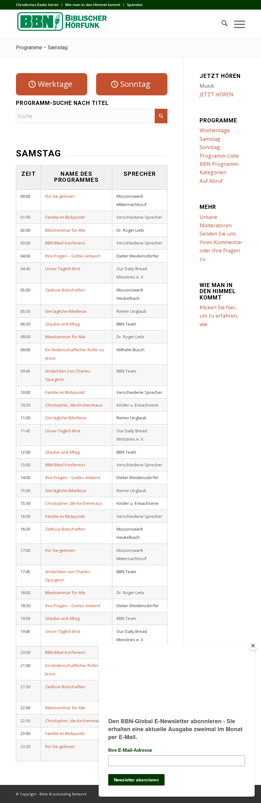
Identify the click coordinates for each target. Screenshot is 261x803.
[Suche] (221, 24)
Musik (207, 85)
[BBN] (63, 24)
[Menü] (236, 24)
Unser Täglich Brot (62, 268)
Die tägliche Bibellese (65, 311)
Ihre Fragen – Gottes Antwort (72, 256)
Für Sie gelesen (60, 196)
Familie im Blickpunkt (65, 217)
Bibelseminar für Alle (65, 230)
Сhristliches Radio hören (37, 4)
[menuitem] (39, 4)
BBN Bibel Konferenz (65, 243)
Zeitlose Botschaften (65, 290)
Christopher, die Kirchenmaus (73, 405)
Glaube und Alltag (62, 324)
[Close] (253, 645)
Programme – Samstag (41, 48)
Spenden (135, 4)
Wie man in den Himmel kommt (92, 4)
